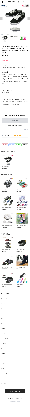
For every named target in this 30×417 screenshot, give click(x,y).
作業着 (3, 353)
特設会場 (3, 343)
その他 (3, 363)
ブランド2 (3, 378)
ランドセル (4, 373)
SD (2, 318)
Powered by (13, 401)
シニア (3, 358)
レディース (4, 298)
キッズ (3, 308)
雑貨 (2, 368)
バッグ (3, 323)
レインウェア (4, 348)
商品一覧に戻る (15, 391)
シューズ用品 (4, 338)
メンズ (3, 303)
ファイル (3, 333)
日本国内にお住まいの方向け (15, 125)
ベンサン (3, 383)
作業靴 (3, 328)
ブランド (3, 313)
